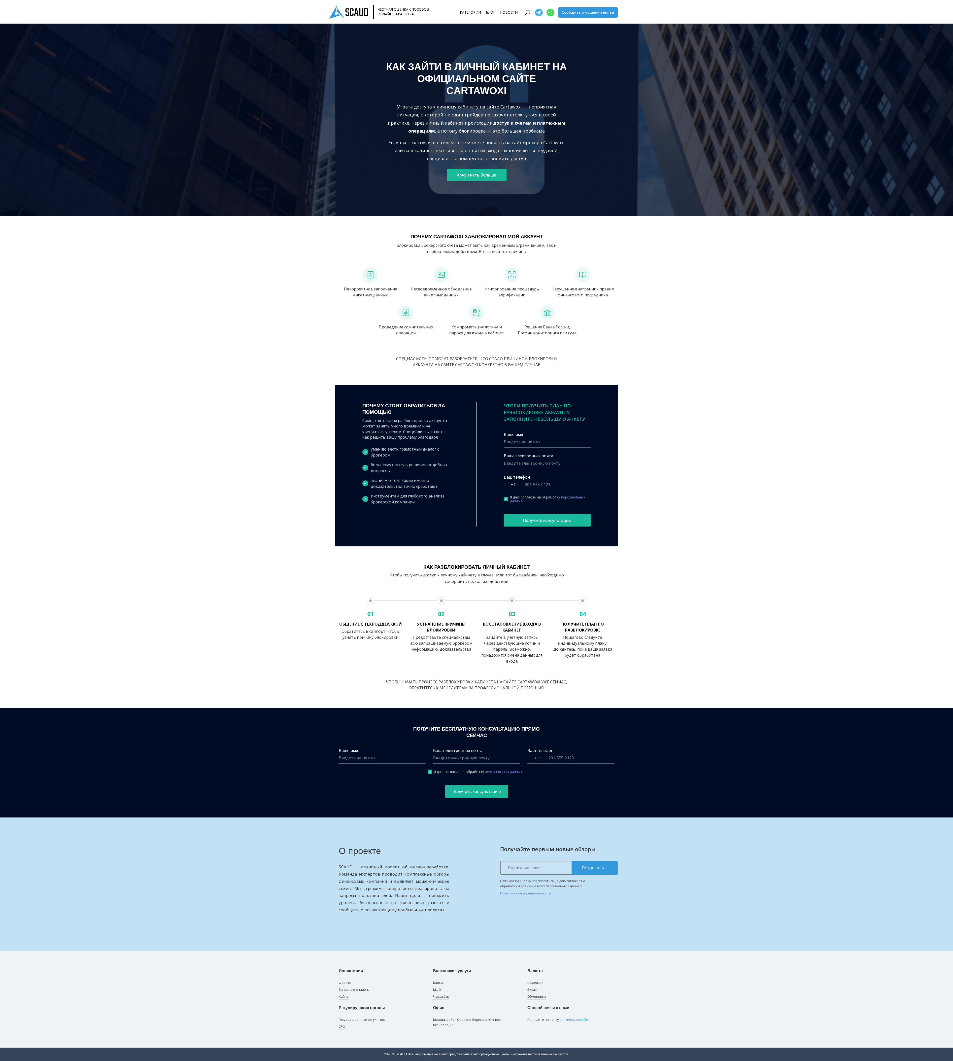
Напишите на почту (557, 1019)
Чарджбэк (441, 996)
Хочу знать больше (476, 175)
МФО (437, 989)
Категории (470, 12)
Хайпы (344, 996)
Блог (490, 12)
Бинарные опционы (354, 989)
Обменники (536, 996)
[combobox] (511, 484)
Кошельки (535, 982)
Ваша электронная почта (528, 456)
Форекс (345, 982)
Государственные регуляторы (362, 1019)
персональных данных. (504, 771)
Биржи (532, 989)
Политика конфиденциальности (525, 893)
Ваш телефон (517, 477)
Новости (509, 12)
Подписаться (595, 868)
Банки (438, 982)
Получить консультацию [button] (547, 520)
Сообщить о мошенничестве (588, 12)
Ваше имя (513, 434)
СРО (342, 1026)
